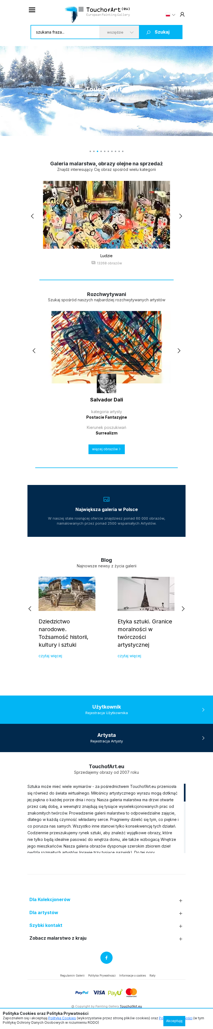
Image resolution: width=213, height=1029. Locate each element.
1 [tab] (90, 151)
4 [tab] (101, 151)
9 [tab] (119, 151)
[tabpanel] (106, 91)
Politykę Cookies (62, 1018)
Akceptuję (174, 1021)
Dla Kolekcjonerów (49, 899)
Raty (152, 975)
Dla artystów (43, 912)
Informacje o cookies (132, 975)
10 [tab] (122, 151)
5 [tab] (104, 151)
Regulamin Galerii (72, 975)
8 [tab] (115, 151)
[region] (106, 818)
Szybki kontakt (45, 925)
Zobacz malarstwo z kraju (58, 938)
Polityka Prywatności (102, 975)
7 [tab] (112, 151)
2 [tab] (94, 151)
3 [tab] (97, 151)
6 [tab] (108, 151)
